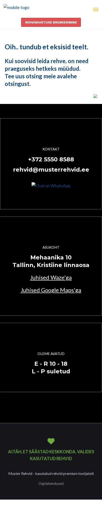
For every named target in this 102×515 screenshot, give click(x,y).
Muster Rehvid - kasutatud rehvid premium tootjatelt (51, 473)
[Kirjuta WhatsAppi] (51, 185)
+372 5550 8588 (51, 159)
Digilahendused (51, 483)
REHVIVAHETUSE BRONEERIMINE (51, 22)
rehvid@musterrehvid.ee (51, 169)
